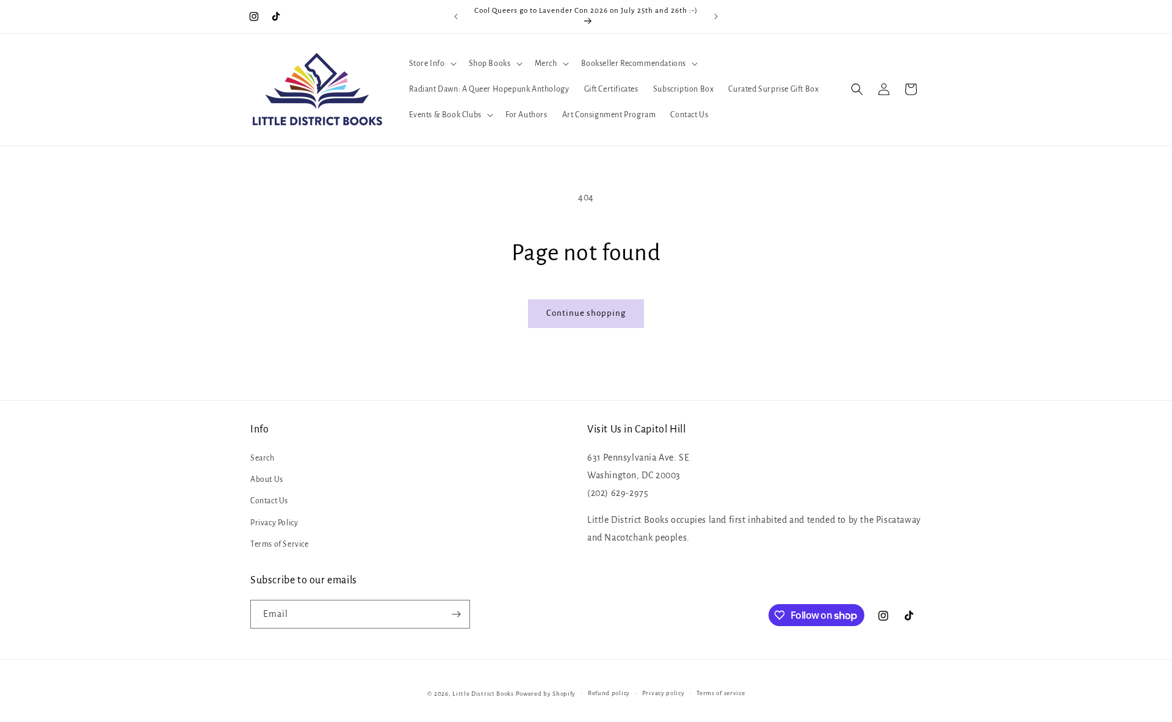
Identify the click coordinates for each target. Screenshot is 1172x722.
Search (262, 458)
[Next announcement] (716, 16)
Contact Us (269, 501)
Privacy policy (663, 693)
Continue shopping (586, 313)
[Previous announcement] (456, 16)
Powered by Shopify (546, 693)
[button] (431, 63)
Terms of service (720, 693)
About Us (266, 479)
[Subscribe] (456, 614)
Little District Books (483, 693)
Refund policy (609, 693)
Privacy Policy (274, 523)
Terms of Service (279, 544)
